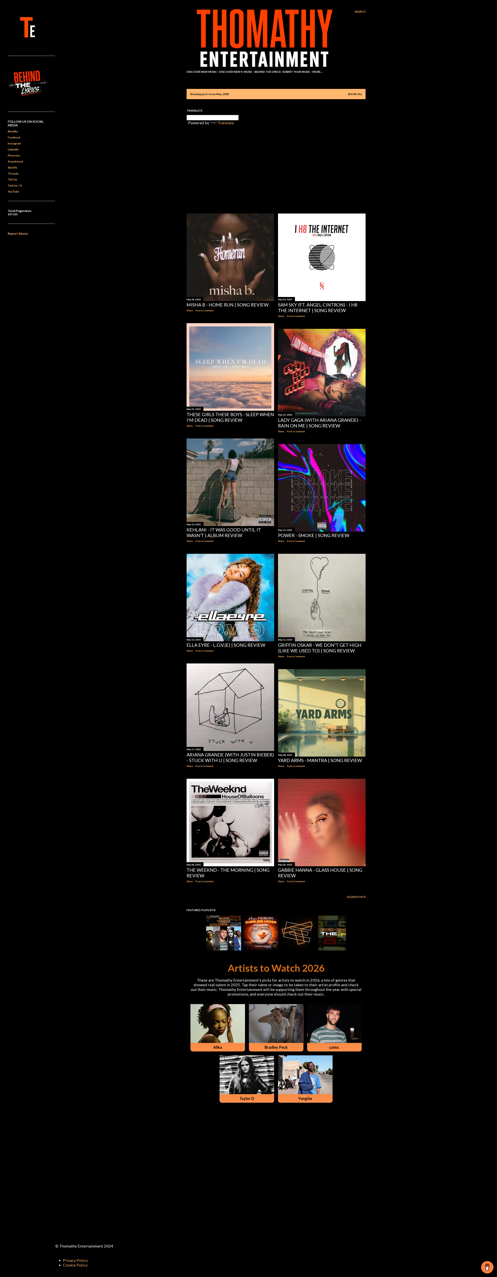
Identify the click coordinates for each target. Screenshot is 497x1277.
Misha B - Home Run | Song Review (227, 304)
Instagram (14, 143)
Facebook (14, 137)
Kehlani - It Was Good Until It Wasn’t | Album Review (224, 532)
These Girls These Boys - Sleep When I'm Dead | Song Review (230, 417)
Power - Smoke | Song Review (313, 535)
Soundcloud (15, 161)
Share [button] (190, 310)
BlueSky (13, 131)
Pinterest (14, 155)
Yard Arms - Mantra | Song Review (320, 760)
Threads (13, 173)
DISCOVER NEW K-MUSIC (236, 71)
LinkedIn (13, 149)
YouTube (13, 191)
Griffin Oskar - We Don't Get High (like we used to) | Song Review (319, 647)
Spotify (12, 167)
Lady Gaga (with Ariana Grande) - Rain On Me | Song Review (319, 422)
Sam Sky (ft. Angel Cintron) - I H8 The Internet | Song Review (317, 307)
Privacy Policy (75, 1260)
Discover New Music (202, 71)
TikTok (12, 179)
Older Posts (356, 897)
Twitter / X (15, 185)
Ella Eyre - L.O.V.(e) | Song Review (226, 645)
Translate (226, 122)
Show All (355, 94)
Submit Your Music (296, 71)
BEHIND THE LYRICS (268, 71)
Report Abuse (18, 233)
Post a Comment (204, 310)
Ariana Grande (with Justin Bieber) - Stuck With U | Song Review (230, 757)
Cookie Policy (75, 1265)
